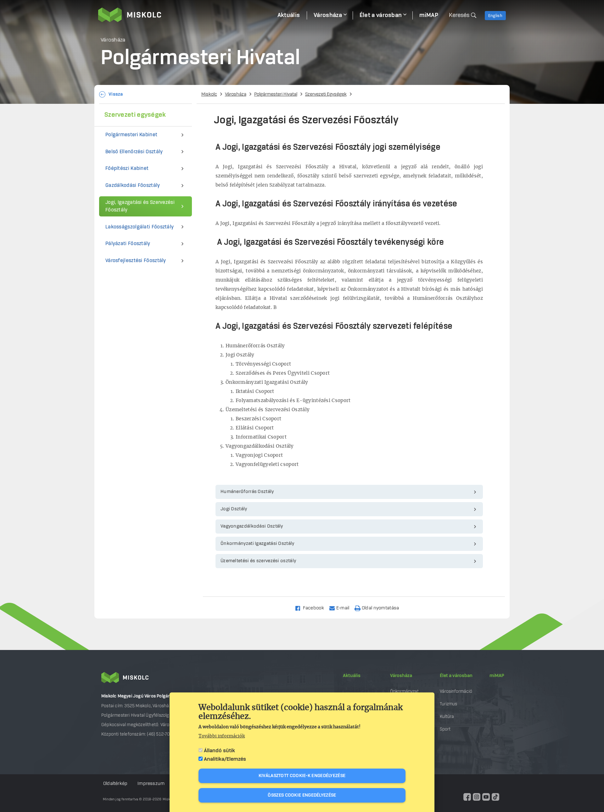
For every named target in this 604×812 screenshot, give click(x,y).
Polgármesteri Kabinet (131, 134)
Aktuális (352, 675)
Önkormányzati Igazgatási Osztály (257, 543)
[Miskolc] (184, 15)
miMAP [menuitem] (428, 15)
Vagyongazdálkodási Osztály (252, 526)
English (495, 16)
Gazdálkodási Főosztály (132, 185)
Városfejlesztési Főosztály (135, 260)
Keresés (459, 15)
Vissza (116, 94)
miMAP (496, 675)
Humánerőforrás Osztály (247, 491)
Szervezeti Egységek (326, 94)
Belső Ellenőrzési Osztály (134, 151)
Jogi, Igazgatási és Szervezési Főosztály (140, 206)
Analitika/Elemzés (225, 759)
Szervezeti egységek (135, 114)
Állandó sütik (219, 750)
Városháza (235, 94)
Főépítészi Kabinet (126, 168)
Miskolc (209, 94)
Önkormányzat (404, 691)
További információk (222, 736)
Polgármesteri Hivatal (275, 94)
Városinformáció (456, 691)
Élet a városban (456, 675)
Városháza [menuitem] (328, 15)
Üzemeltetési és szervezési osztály (258, 560)
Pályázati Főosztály (127, 243)
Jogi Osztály (234, 509)
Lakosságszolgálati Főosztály (139, 227)
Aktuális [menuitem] (288, 15)
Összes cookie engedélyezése (302, 795)
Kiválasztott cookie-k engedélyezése (302, 775)
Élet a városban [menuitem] (381, 15)
